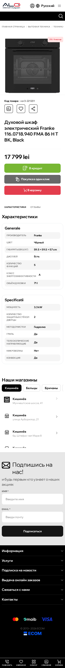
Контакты (10, 599)
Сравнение (46, 665)
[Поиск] (61, 16)
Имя (5, 491)
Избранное (21, 665)
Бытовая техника (39, 27)
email (6, 509)
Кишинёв (11, 388)
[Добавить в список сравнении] (8, 108)
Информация (12, 551)
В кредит (35, 168)
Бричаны (51, 388)
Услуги (7, 561)
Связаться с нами (16, 590)
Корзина (59, 665)
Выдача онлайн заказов (21, 580)
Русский (47, 6)
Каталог (33, 665)
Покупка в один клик (35, 179)
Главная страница (13, 27)
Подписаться (32, 531)
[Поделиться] (33, 108)
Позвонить (7, 663)
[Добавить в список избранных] (21, 108)
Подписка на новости (19, 570)
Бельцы (31, 388)
